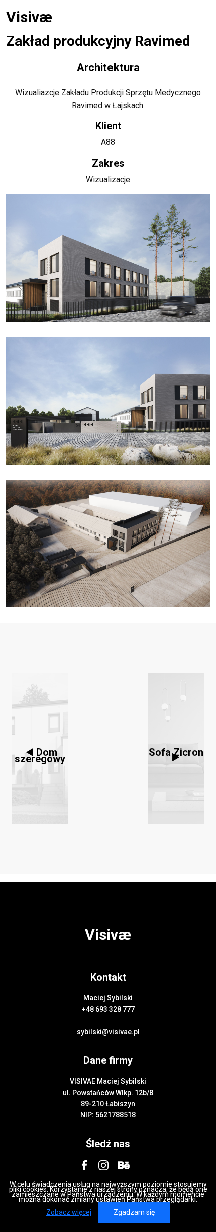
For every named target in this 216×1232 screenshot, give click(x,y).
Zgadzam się (134, 1212)
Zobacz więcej (68, 1212)
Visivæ (29, 17)
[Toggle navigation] (196, 17)
